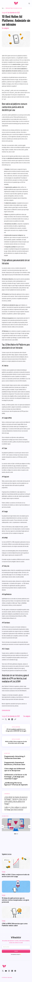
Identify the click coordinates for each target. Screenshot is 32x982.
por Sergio (21, 825)
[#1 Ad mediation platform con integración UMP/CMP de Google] (16, 729)
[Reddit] (15, 970)
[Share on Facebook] (9, 719)
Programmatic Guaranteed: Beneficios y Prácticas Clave (14, 763)
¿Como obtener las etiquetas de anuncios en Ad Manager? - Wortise (15, 798)
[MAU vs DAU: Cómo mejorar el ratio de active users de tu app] (16, 741)
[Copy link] (15, 719)
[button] (28, 3)
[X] (2, 970)
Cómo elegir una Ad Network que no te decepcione (14, 770)
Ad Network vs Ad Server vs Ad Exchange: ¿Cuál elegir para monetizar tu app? (15, 777)
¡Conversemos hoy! (6, 710)
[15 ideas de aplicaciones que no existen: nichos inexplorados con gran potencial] (16, 887)
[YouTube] (5, 970)
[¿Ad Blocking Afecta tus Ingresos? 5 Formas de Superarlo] (16, 824)
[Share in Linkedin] (12, 719)
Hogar (3, 8)
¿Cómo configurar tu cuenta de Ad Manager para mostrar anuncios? (15, 808)
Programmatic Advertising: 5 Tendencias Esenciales (14, 757)
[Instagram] (9, 970)
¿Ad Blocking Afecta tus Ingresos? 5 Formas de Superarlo (16, 784)
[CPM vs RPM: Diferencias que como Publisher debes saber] (16, 912)
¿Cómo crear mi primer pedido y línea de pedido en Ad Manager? (15, 801)
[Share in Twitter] (5, 719)
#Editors (7, 860)
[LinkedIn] (12, 970)
